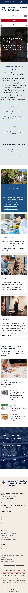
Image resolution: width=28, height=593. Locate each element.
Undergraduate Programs (10, 208)
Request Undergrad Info (14, 451)
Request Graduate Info (14, 455)
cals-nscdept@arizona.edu (10, 503)
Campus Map (4, 537)
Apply (14, 20)
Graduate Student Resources (8, 535)
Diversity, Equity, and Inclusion (8, 539)
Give (14, 24)
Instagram (4, 549)
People (2, 516)
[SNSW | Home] (14, 8)
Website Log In (20, 565)
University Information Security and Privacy (14, 588)
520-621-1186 (8, 501)
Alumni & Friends (5, 526)
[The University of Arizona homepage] (8, 2)
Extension (3, 524)
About (2, 514)
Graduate (3, 520)
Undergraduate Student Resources (9, 533)
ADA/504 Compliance (9, 565)
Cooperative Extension (6, 559)
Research (3, 522)
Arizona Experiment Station (8, 561)
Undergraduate (5, 518)
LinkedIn (4, 551)
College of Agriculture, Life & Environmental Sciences (12, 556)
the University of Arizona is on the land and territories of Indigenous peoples (14, 572)
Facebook (4, 547)
